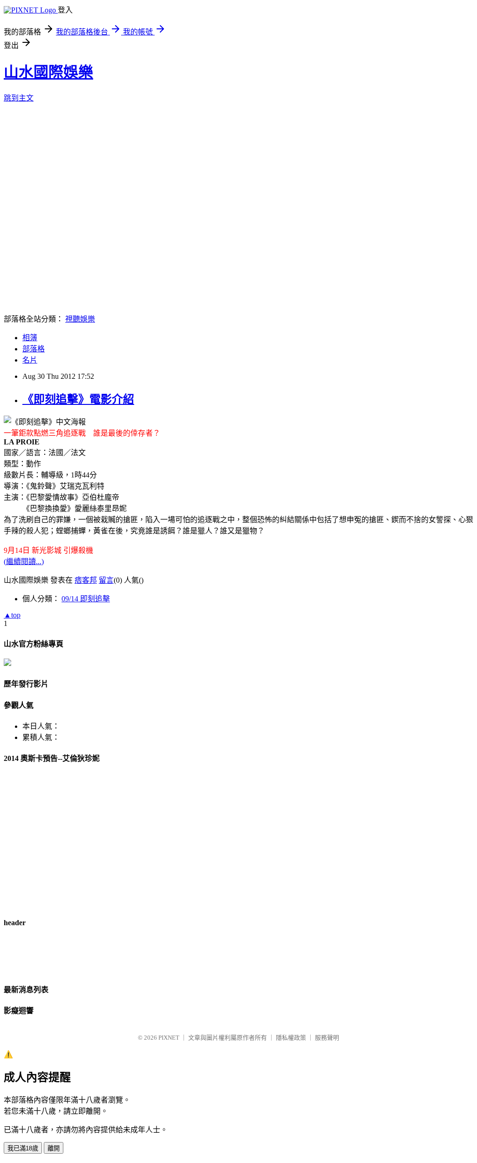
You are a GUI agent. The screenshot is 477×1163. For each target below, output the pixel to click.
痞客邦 (86, 580)
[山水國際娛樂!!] (7, 663)
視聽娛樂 (80, 319)
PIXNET (168, 1037)
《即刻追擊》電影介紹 (78, 399)
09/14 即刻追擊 (85, 599)
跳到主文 (19, 98)
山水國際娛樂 (48, 72)
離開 (54, 1148)
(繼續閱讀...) (24, 561)
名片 (29, 360)
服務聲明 (327, 1037)
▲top (12, 615)
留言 (106, 580)
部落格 (33, 349)
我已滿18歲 (22, 1148)
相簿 (29, 338)
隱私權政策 (291, 1037)
